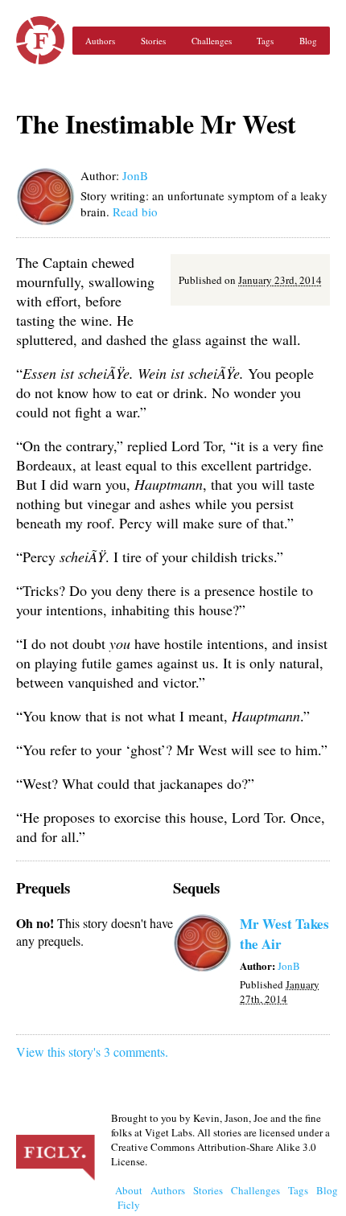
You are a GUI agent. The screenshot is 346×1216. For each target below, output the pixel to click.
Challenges (212, 41)
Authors (100, 41)
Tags (265, 41)
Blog (308, 41)
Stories (153, 41)
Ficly (40, 40)
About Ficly (128, 1197)
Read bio (135, 211)
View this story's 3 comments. (92, 1051)
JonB (135, 175)
